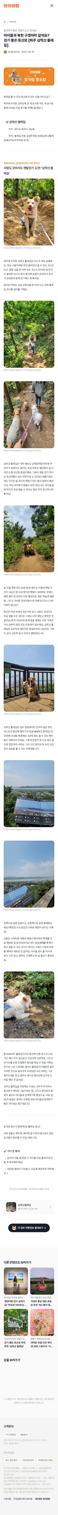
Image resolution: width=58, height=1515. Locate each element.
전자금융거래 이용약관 (22, 1499)
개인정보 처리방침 (42, 1499)
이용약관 (7, 1499)
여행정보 (12, 22)
